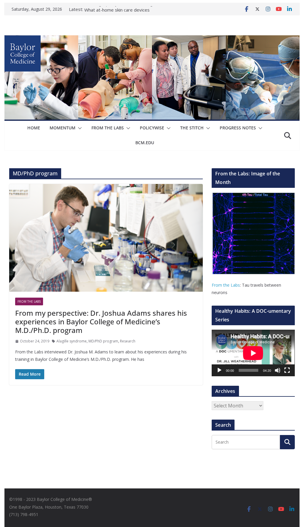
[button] (78, 128)
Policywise (152, 128)
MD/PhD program (103, 341)
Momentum (62, 128)
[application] (253, 353)
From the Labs (226, 285)
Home (33, 128)
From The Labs (107, 128)
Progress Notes (238, 128)
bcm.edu (144, 142)
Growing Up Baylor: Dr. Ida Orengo (120, 9)
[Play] (219, 370)
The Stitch (192, 128)
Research (127, 341)
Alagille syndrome (71, 341)
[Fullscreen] (287, 370)
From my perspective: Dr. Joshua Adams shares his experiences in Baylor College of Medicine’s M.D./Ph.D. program (101, 321)
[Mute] (278, 370)
